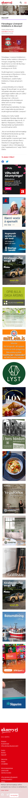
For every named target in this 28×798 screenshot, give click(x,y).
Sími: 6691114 (5, 737)
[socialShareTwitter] (7, 161)
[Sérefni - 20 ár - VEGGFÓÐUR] (14, 10)
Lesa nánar (5, 790)
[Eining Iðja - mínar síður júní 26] (14, 344)
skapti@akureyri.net (7, 31)
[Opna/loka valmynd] (25, 2)
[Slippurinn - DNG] (14, 694)
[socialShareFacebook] (2, 161)
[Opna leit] (20, 2)
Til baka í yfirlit (7, 157)
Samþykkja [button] (14, 795)
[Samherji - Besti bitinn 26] (14, 466)
